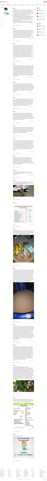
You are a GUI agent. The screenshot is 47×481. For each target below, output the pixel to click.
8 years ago (2, 7)
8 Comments (18, 226)
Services (44, 4)
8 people (30, 77)
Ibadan (33, 472)
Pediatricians (25, 470)
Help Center (2, 475)
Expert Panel (2, 472)
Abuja (32, 471)
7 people (30, 23)
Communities (3, 4)
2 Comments (18, 79)
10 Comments (18, 25)
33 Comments (18, 321)
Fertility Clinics (26, 475)
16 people (29, 175)
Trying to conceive (18, 471)
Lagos (32, 470)
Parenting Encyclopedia (19, 475)
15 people (29, 429)
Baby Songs (41, 476)
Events (9, 475)
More (40, 4)
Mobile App (9, 476)
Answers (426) (3, 21)
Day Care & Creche (26, 473)
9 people (30, 120)
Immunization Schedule (43, 472)
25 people (29, 197)
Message (7, 13)
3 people (30, 106)
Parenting (36, 4)
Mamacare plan (9, 4)
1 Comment (18, 135)
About (2, 17)
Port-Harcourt (34, 473)
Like (14, 25)
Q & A (9, 470)
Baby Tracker (41, 475)
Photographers (26, 472)
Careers (1, 473)
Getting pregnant (21, 4)
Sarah (5, 12)
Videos (17, 476)
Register (45, 1)
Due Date (41, 470)
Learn (9, 472)
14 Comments (18, 394)
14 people (29, 392)
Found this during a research (18, 435)
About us (1, 470)
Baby (32, 4)
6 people (30, 38)
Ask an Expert (10, 471)
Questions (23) (3, 19)
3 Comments (18, 108)
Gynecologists (26, 471)
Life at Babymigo (2, 471)
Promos (9, 473)
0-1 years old (18, 473)
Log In (42, 1)
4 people (30, 59)
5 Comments (18, 94)
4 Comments (18, 40)
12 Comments (18, 177)
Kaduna (33, 475)
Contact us (1, 476)
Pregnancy (28, 4)
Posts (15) (2, 23)
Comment (17, 167)
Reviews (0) (2, 26)
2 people (30, 263)
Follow (4, 13)
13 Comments (18, 342)
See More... (25, 476)
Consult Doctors (15, 4)
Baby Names (41, 473)
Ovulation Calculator (42, 471)
